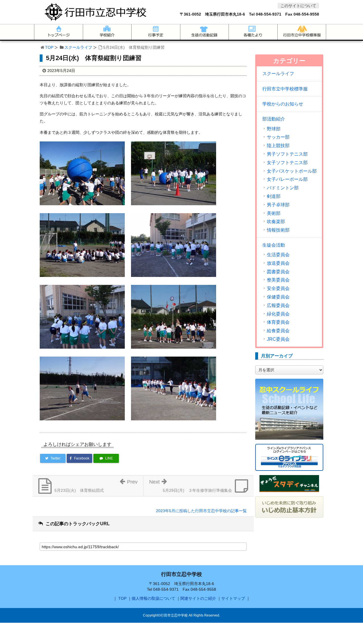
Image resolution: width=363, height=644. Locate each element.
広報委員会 (278, 305)
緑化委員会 (278, 314)
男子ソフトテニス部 (287, 154)
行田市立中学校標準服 (285, 88)
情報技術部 (278, 230)
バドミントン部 (283, 188)
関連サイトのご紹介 (198, 598)
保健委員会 (278, 297)
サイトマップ (233, 598)
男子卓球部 (278, 205)
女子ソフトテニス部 (287, 162)
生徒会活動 (273, 245)
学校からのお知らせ (282, 103)
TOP (49, 47)
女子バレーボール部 (287, 179)
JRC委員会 (278, 339)
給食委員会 (278, 331)
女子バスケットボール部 (292, 171)
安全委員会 (278, 288)
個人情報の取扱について (153, 598)
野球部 (273, 129)
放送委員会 (278, 263)
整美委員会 (278, 280)
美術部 (273, 213)
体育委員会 (278, 322)
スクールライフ (78, 47)
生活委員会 (278, 255)
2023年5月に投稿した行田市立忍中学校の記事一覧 (201, 511)
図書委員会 (278, 272)
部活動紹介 (273, 118)
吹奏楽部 (276, 221)
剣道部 (273, 196)
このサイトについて (298, 5)
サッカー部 (278, 137)
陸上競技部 (278, 145)
